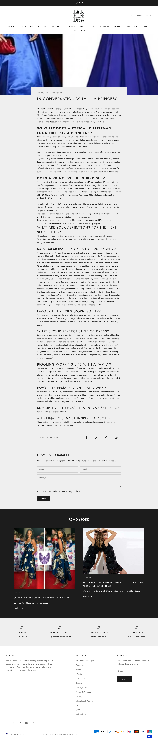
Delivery (79, 696)
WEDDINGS (118, 26)
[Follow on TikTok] (33, 723)
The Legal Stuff (82, 687)
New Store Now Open (85, 660)
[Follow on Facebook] (7, 723)
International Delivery (84, 700)
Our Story (80, 665)
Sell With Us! (81, 714)
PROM (92, 26)
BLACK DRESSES (57, 26)
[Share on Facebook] (86, 437)
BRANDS (146, 26)
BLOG (83, 30)
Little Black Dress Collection (33, 26)
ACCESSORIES (132, 26)
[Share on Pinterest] (106, 437)
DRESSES (71, 26)
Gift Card (79, 709)
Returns (79, 683)
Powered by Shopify (72, 734)
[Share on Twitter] (96, 437)
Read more (18, 608)
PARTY (82, 26)
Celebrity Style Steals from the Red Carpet (41, 597)
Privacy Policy (86, 460)
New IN (11, 26)
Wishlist (79, 674)
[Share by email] (116, 437)
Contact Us (80, 678)
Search (78, 669)
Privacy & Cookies (83, 692)
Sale (74, 30)
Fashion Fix (57, 93)
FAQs (78, 705)
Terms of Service (103, 460)
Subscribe (124, 679)
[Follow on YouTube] (26, 723)
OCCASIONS (104, 26)
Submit (44, 498)
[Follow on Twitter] (13, 723)
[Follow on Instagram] (20, 723)
